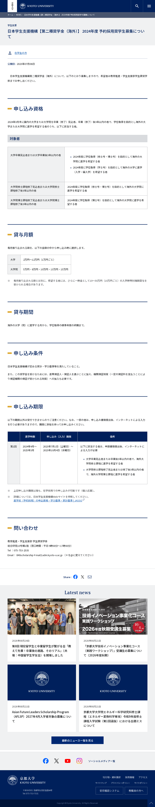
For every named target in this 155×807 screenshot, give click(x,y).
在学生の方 (21, 53)
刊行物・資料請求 (112, 777)
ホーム (10, 14)
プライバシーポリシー (120, 782)
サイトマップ (101, 782)
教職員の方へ (136, 790)
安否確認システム (109, 790)
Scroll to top (151, 803)
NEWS (18, 14)
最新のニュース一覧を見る (77, 740)
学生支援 (12, 25)
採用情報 (129, 777)
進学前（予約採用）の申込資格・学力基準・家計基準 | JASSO (48, 500)
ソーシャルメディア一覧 (101, 761)
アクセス (143, 777)
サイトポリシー (140, 782)
